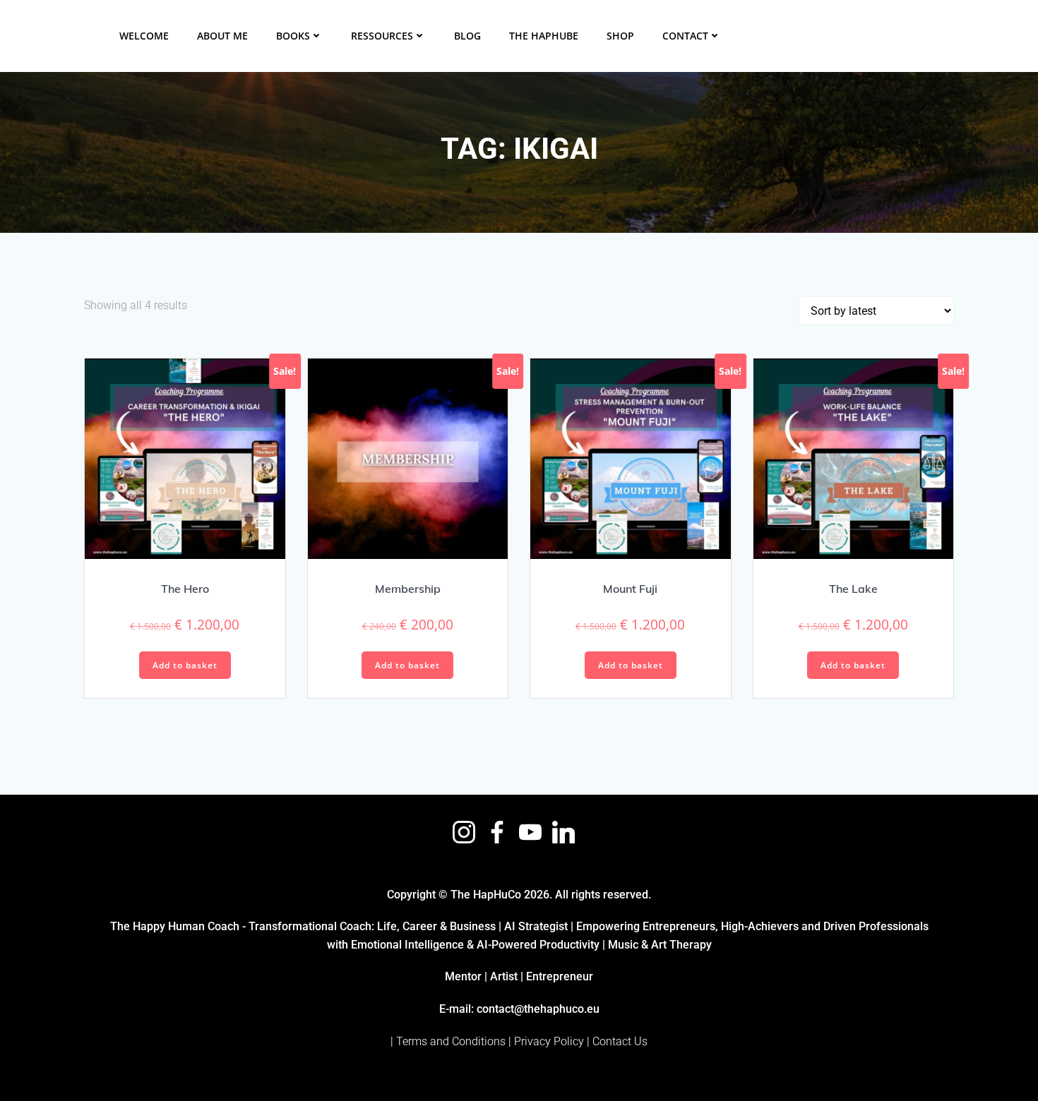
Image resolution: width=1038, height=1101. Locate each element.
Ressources (382, 35)
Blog (467, 35)
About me (222, 35)
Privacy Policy (549, 1041)
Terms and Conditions (451, 1041)
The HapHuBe (543, 35)
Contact (685, 35)
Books (293, 35)
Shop (620, 35)
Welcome (144, 35)
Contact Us (620, 1041)
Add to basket (185, 665)
